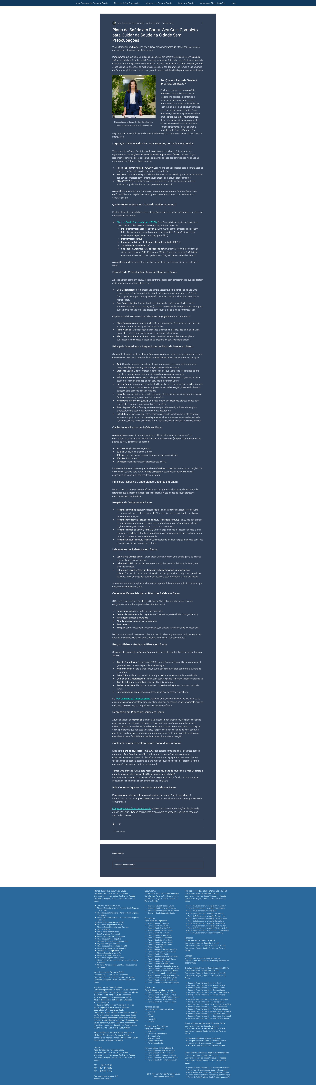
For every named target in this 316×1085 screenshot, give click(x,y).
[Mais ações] (202, 23)
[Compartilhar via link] (119, 824)
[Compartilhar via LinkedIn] (113, 824)
